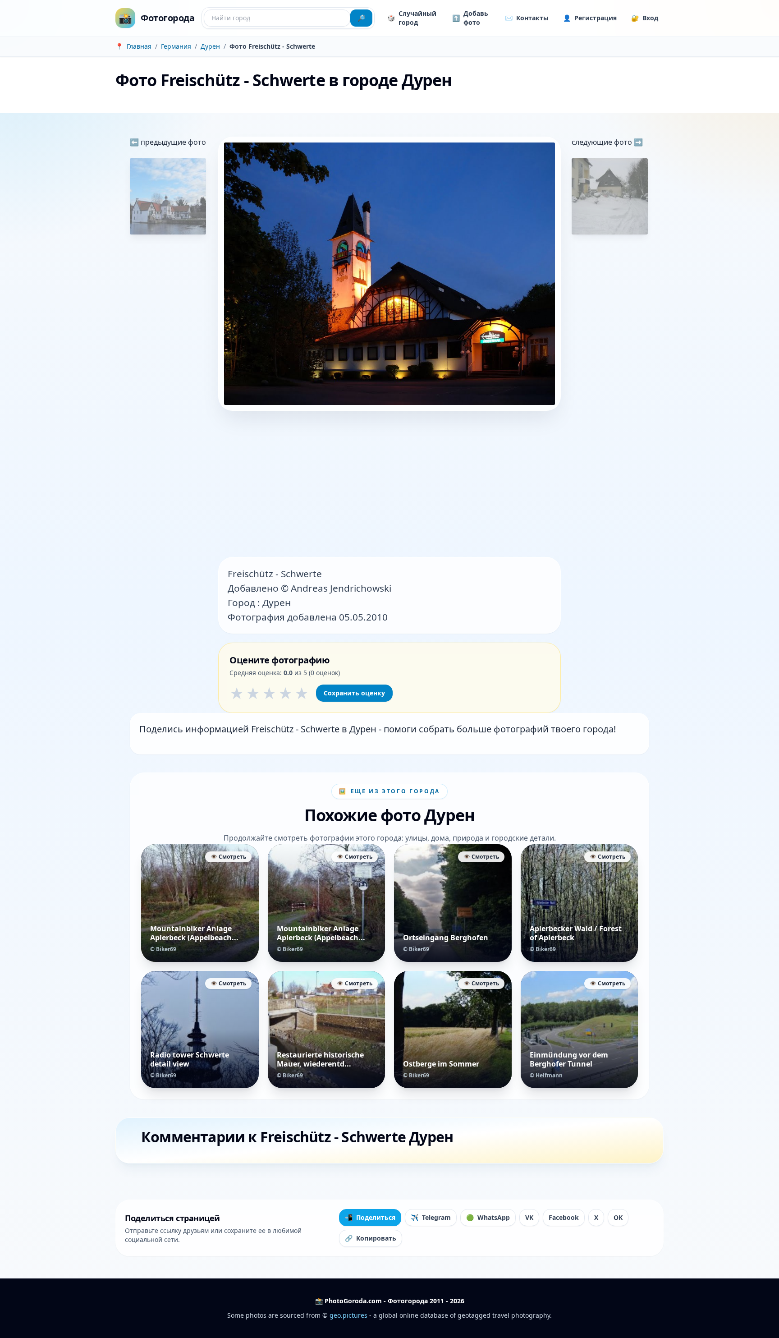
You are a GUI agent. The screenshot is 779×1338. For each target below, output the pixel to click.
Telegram (431, 1217)
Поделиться (370, 1217)
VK (529, 1217)
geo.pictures (348, 1315)
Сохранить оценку (354, 693)
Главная (139, 46)
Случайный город (411, 18)
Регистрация (590, 18)
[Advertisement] (389, 485)
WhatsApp (488, 1217)
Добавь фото (470, 18)
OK (618, 1217)
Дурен (210, 46)
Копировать (370, 1238)
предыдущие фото (172, 142)
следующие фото (603, 142)
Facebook (564, 1217)
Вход (644, 18)
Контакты (527, 18)
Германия (176, 46)
